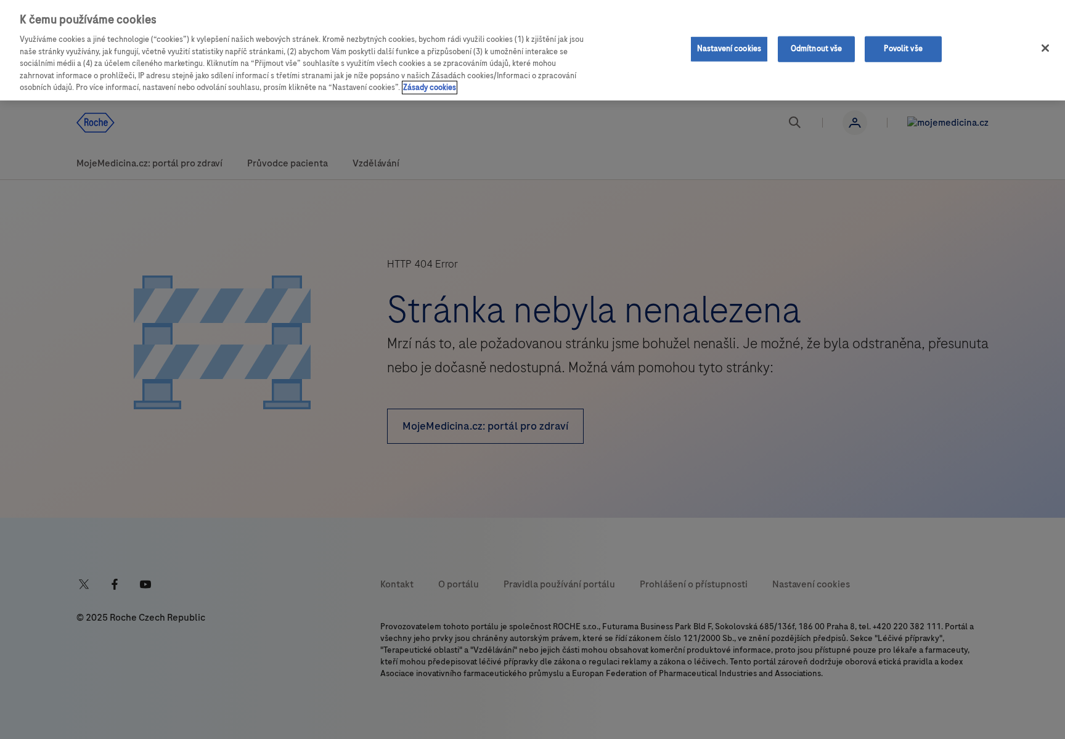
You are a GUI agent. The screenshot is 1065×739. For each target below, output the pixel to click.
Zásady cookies (429, 87)
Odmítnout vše (817, 48)
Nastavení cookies (729, 48)
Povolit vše (903, 48)
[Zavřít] (1045, 48)
